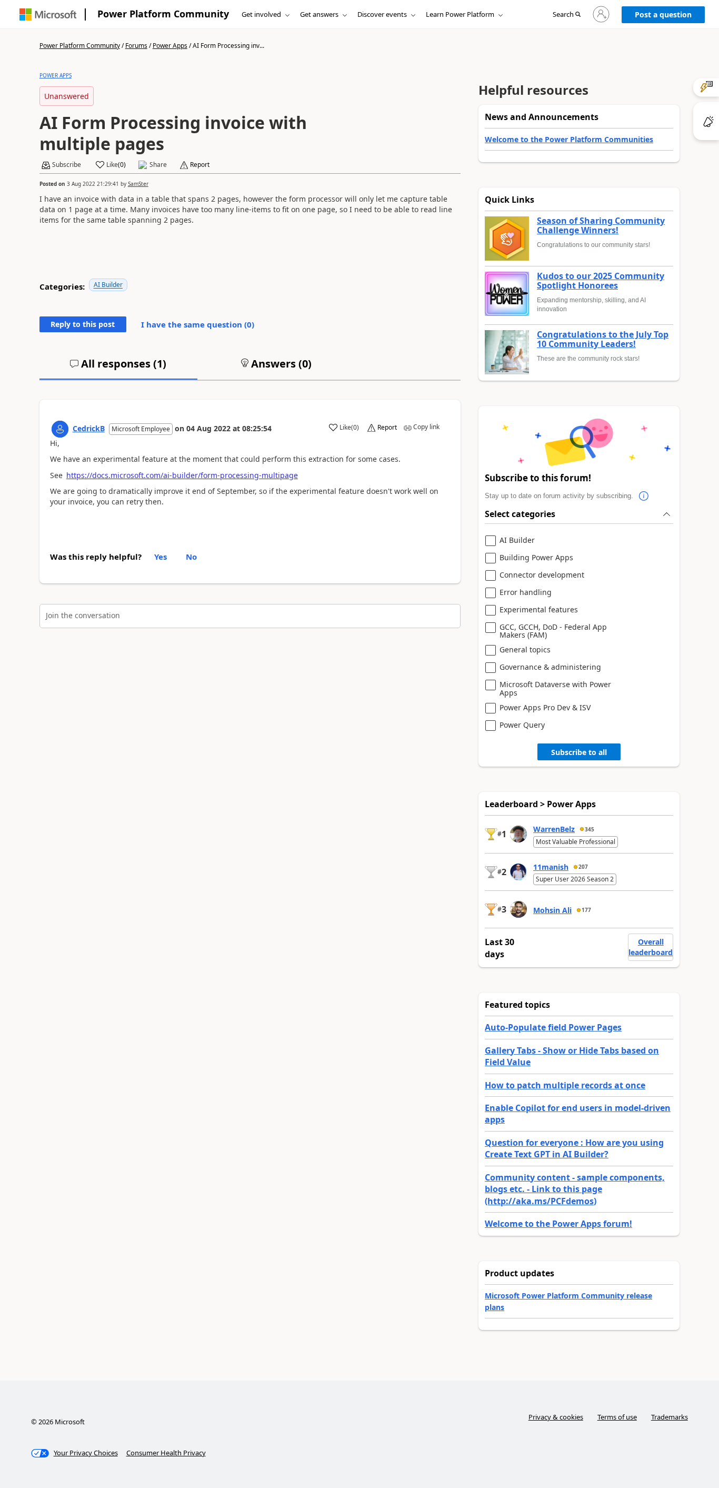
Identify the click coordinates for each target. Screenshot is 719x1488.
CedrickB (89, 428)
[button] (566, 14)
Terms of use (617, 1417)
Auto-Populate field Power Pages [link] (553, 1027)
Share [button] (158, 165)
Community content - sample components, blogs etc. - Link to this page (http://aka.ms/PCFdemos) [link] (575, 1189)
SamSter (138, 183)
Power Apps (170, 45)
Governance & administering (550, 667)
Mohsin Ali (552, 910)
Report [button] (199, 165)
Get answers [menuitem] (319, 14)
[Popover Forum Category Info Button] (643, 496)
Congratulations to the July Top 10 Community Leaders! (602, 339)
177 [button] (586, 910)
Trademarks (669, 1417)
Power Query (522, 725)
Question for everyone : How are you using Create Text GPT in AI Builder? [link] (574, 1148)
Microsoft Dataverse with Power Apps (555, 688)
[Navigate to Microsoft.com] (47, 14)
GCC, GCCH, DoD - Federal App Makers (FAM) (553, 631)
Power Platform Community (163, 13)
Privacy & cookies (555, 1417)
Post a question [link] (663, 14)
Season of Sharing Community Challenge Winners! (601, 225)
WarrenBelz (554, 829)
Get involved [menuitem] (261, 14)
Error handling (526, 592)
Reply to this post (83, 324)
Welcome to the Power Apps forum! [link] (558, 1223)
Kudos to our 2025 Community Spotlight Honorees (600, 281)
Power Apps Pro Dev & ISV (545, 707)
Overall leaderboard (650, 947)
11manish (550, 867)
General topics (525, 650)
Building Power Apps (536, 557)
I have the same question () (197, 324)
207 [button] (583, 866)
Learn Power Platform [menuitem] (460, 14)
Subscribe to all (579, 752)
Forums (136, 45)
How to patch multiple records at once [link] (565, 1085)
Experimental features (539, 610)
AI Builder (108, 284)
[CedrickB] (60, 429)
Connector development (542, 575)
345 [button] (589, 829)
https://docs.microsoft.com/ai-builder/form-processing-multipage (182, 475)
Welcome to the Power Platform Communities (569, 139)
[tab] (118, 368)
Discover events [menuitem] (382, 14)
